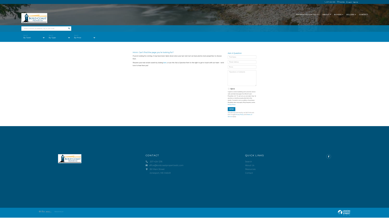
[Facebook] (328, 156)
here (165, 63)
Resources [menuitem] (250, 169)
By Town (27, 38)
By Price (77, 38)
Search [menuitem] (248, 161)
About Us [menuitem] (249, 165)
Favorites (342, 2)
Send (231, 109)
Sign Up (355, 2)
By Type (52, 38)
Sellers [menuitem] (350, 15)
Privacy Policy (231, 104)
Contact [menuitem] (363, 15)
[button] (69, 28)
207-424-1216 (330, 2)
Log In (350, 2)
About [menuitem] (326, 15)
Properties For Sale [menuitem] (307, 15)
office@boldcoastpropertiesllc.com (166, 165)
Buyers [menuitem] (338, 15)
